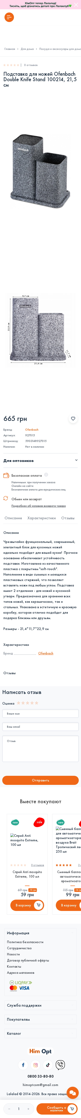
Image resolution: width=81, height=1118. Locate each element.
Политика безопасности (25, 942)
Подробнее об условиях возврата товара (38, 506)
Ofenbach (31, 430)
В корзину (23, 905)
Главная (9, 49)
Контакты (14, 966)
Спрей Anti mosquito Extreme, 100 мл (27, 874)
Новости (13, 954)
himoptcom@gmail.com (40, 1085)
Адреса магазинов (20, 973)
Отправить (40, 780)
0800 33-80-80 (40, 1076)
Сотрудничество (19, 948)
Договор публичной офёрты (28, 960)
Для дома (27, 49)
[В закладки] (73, 418)
